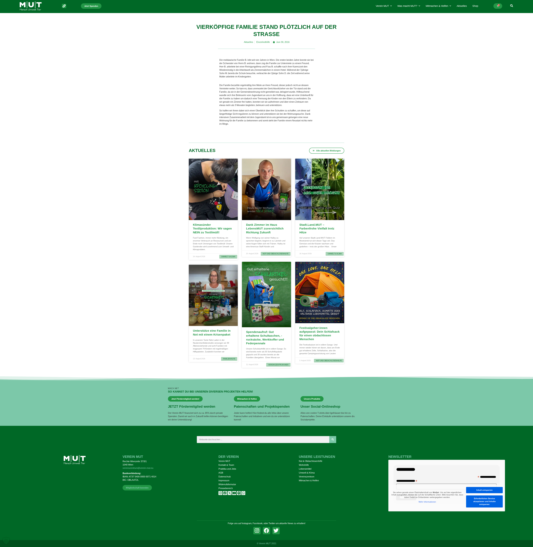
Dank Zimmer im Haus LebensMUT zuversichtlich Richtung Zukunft (265, 228)
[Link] (64, 6)
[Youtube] (234, 493)
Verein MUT (382, 6)
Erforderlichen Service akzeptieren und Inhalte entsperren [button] (484, 501)
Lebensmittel (305, 469)
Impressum (223, 480)
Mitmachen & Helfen (437, 6)
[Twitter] (276, 530)
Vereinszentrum (306, 476)
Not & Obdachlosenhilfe (310, 461)
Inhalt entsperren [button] (484, 490)
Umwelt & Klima (307, 473)
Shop (475, 6)
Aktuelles (462, 6)
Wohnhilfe (304, 465)
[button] (6, 541)
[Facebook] (225, 493)
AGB (220, 473)
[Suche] (332, 439)
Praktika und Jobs (227, 469)
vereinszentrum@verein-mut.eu (138, 468)
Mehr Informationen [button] (427, 502)
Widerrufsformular (227, 484)
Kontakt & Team (226, 465)
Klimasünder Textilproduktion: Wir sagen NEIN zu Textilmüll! (212, 228)
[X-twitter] (230, 493)
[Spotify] (239, 493)
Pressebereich (225, 488)
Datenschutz (224, 476)
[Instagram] (220, 493)
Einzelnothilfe (263, 42)
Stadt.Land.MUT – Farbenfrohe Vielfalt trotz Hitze (316, 228)
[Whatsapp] (243, 493)
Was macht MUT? (407, 6)
